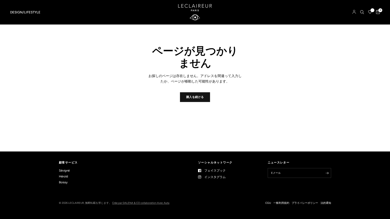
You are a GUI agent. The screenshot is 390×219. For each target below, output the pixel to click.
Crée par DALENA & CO (126, 202)
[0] (377, 12)
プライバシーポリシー (305, 202)
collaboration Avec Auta (155, 202)
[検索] (362, 12)
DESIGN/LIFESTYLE (25, 12)
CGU (268, 202)
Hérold (63, 176)
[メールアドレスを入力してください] (327, 173)
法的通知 (326, 202)
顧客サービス (68, 162)
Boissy (63, 182)
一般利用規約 (281, 202)
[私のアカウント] (354, 12)
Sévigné (64, 170)
